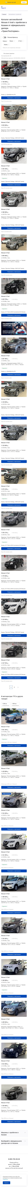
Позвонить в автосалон (14, 97)
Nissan (11, 41)
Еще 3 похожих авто (6, 101)
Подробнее (5, 1179)
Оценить (24, 2)
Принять (6, 1182)
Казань (6, 44)
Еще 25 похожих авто (6, 144)
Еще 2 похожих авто (6, 377)
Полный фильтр (12, 37)
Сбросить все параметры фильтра (11, 47)
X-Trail (20, 41)
